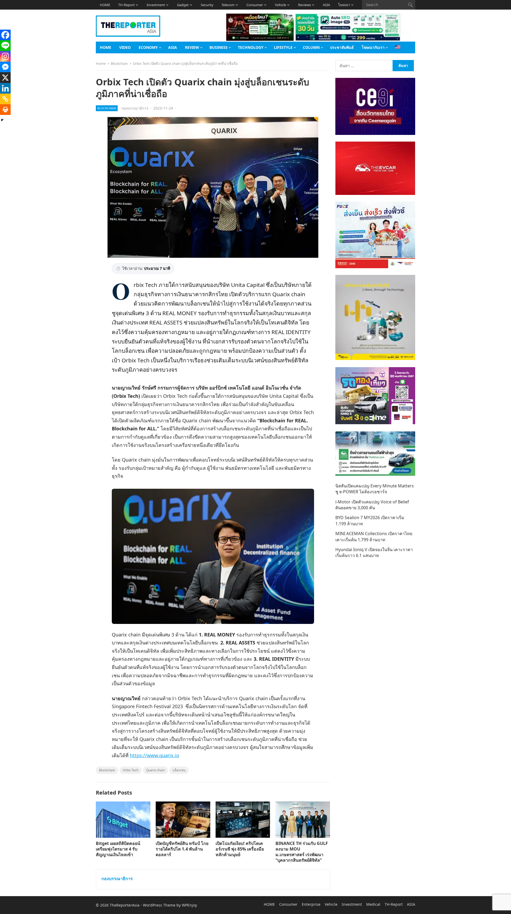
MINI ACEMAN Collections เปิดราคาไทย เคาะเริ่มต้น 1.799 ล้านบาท (373, 536)
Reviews (304, 4)
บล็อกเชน (179, 770)
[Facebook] (5, 35)
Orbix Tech (130, 770)
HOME (105, 4)
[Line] (5, 45)
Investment (156, 4)
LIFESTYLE (283, 47)
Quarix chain (155, 770)
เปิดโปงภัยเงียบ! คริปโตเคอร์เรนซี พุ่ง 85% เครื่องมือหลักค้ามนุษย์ (240, 848)
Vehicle (280, 4)
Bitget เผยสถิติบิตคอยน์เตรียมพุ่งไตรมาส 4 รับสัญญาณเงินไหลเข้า (118, 848)
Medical (373, 904)
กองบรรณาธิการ (135, 108)
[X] (5, 77)
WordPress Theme (159, 905)
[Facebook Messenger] (5, 67)
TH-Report (126, 4)
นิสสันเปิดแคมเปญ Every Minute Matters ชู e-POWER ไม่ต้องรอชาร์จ (374, 489)
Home (101, 63)
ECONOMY (148, 47)
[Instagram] (5, 56)
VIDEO (125, 47)
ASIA (326, 4)
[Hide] (2, 120)
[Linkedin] (5, 88)
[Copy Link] (5, 99)
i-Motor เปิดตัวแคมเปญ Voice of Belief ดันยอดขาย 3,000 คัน (372, 505)
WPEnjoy (189, 905)
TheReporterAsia (124, 905)
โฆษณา (344, 4)
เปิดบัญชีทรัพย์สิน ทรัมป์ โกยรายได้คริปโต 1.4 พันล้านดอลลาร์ (182, 848)
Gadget (183, 4)
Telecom (227, 4)
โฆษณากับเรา (373, 47)
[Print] (5, 109)
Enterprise (311, 904)
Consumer (254, 4)
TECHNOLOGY (250, 47)
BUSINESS (218, 47)
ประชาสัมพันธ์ (342, 47)
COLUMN (311, 47)
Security (207, 4)
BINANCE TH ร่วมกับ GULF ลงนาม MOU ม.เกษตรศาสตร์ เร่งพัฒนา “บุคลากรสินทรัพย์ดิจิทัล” (301, 851)
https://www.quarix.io (154, 755)
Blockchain (119, 63)
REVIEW (192, 47)
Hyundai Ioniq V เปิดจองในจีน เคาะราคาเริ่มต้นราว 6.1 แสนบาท (374, 552)
